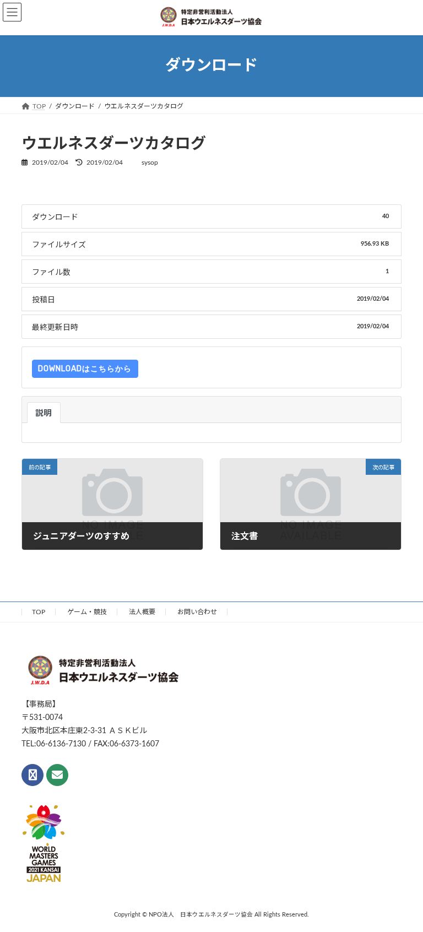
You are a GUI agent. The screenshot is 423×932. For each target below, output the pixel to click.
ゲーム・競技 (87, 612)
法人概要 (142, 612)
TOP (38, 612)
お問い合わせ (197, 612)
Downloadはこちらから (85, 368)
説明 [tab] (43, 413)
